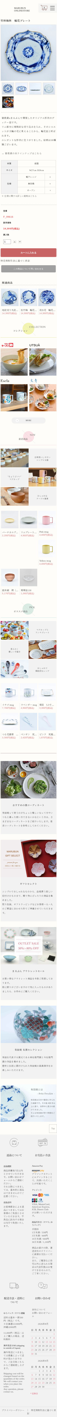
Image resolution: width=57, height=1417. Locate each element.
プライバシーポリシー (13, 1410)
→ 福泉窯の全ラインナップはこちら (22, 153)
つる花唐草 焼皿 (11, 734)
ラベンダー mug (29, 705)
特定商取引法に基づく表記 (15, 261)
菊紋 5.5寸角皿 (47, 705)
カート (44, 9)
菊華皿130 (26, 590)
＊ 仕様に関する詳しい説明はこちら (19, 196)
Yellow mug (45, 561)
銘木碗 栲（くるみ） (13, 590)
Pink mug (43, 532)
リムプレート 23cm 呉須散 (34, 532)
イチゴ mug (8, 705)
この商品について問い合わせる (28, 269)
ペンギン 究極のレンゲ (33, 734)
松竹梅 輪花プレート (32, 310)
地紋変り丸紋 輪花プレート (17, 310)
